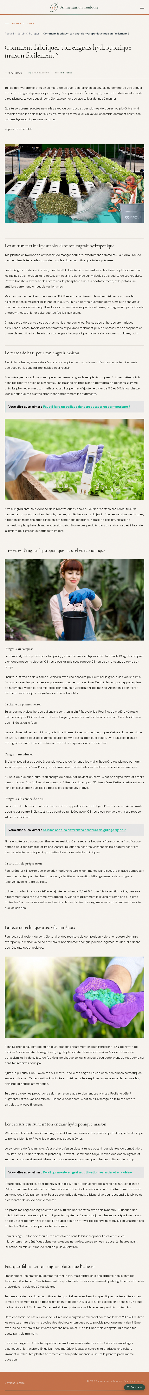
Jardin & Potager (22, 23)
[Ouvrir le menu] (142, 7)
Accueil (9, 33)
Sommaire (136, 1387)
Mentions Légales (15, 1383)
